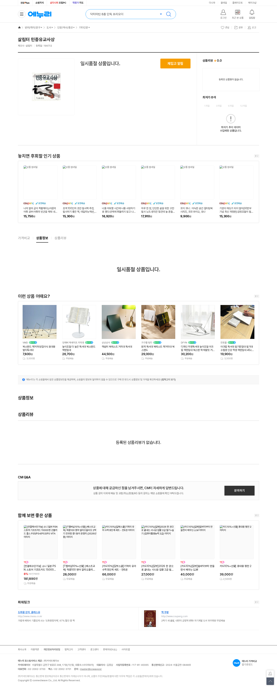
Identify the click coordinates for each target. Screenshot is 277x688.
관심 (227, 27)
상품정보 (42, 238)
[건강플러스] (25, 3)
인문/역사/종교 (65, 27)
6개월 (231, 105)
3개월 (219, 105)
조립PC (58, 2)
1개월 (207, 105)
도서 (49, 27)
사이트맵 (126, 649)
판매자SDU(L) (110, 649)
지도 (78, 2)
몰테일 (224, 2)
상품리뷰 (60, 238)
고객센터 (81, 649)
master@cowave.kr (91, 669)
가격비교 (24, 238)
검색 (168, 14)
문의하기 (239, 490)
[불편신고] (270, 674)
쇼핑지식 (39, 2)
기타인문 (83, 27)
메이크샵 (252, 2)
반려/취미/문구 (32, 27)
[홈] (19, 27)
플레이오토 (237, 2)
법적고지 (69, 649)
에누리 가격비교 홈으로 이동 (39, 14)
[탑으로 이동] (270, 681)
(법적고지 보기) (168, 379)
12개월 (243, 105)
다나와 (212, 2)
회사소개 (22, 649)
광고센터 (94, 649)
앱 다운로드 (249, 663)
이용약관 (35, 649)
